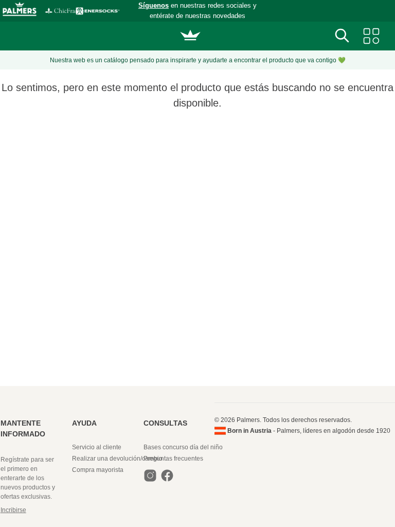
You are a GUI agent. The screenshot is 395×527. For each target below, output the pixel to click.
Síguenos (153, 5)
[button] (36, 510)
